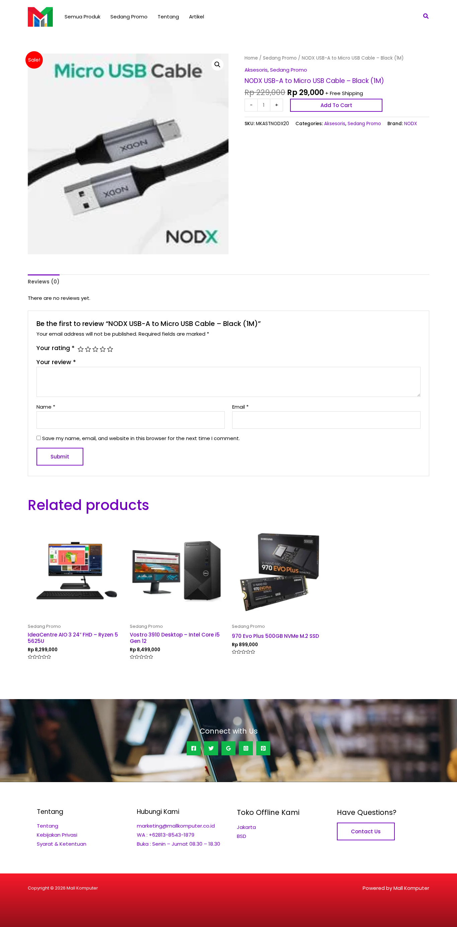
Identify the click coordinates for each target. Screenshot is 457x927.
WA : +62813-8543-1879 (165, 834)
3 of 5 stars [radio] (95, 349)
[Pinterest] (263, 748)
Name (45, 406)
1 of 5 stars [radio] (81, 349)
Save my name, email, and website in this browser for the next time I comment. (141, 438)
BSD (241, 836)
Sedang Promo (129, 16)
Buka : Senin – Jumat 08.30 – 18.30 (178, 843)
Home (251, 58)
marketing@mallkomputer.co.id (176, 825)
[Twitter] (211, 748)
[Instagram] (246, 748)
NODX (410, 123)
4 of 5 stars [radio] (103, 349)
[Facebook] (194, 748)
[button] (426, 16)
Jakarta (246, 827)
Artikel (196, 16)
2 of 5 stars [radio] (88, 349)
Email (240, 406)
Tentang (168, 16)
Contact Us (366, 831)
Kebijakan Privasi (57, 834)
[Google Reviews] (228, 748)
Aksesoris (256, 69)
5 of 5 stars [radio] (110, 349)
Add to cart (336, 105)
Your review (56, 362)
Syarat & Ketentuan (61, 843)
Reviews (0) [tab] (44, 281)
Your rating (55, 348)
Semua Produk (82, 16)
